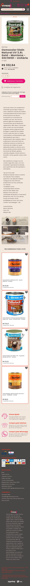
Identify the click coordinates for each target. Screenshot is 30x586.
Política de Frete (6, 478)
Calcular (22, 96)
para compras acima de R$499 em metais (15, 15)
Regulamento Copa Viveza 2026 (11, 482)
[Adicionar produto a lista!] (26, 254)
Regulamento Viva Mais (8, 484)
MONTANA (4, 47)
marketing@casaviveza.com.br (10, 496)
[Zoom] (15, 30)
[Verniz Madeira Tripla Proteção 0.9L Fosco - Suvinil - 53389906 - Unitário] (15, 379)
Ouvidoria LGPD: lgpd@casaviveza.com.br (13, 488)
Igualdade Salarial (7, 486)
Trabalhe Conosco (7, 476)
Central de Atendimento (16, 1)
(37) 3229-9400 (6, 494)
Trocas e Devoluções (8, 480)
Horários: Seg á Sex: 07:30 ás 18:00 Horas (13, 498)
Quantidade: (5, 73)
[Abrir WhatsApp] (25, 581)
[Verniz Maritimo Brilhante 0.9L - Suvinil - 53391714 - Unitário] (15, 266)
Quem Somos (5, 474)
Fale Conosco (5, 500)
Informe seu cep (6, 96)
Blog (3, 472)
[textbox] (13, 9)
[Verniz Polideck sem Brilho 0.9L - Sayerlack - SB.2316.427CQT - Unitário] (15, 341)
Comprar (13, 81)
